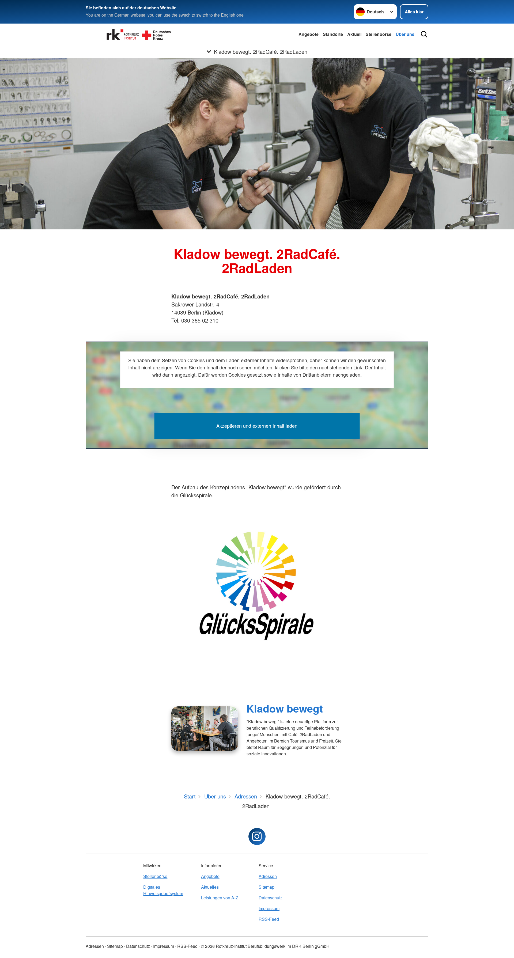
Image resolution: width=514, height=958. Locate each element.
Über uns (405, 34)
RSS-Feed (269, 919)
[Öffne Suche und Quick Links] (424, 34)
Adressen (268, 876)
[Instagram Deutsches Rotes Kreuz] (257, 836)
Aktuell (354, 34)
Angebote (308, 34)
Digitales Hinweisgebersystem (163, 890)
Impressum (269, 908)
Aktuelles (210, 887)
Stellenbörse (378, 34)
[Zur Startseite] (139, 34)
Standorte (333, 34)
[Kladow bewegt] (204, 728)
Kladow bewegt (285, 708)
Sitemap (266, 887)
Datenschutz (270, 898)
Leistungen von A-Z (219, 898)
